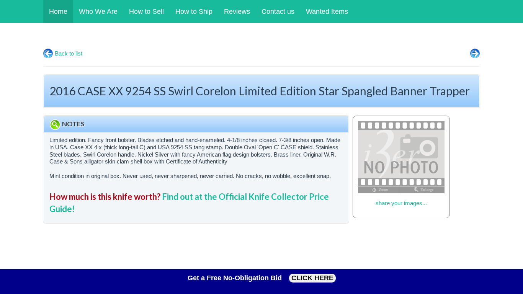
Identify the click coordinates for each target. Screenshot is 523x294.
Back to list (68, 53)
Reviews (237, 11)
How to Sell (146, 11)
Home (58, 11)
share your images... (401, 203)
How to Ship (193, 11)
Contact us (278, 11)
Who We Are (98, 11)
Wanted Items (327, 11)
